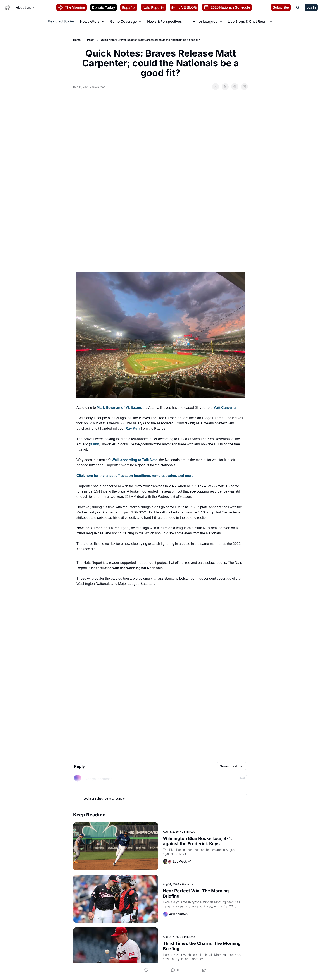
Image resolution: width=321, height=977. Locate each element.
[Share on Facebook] (215, 86)
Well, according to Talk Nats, (135, 460)
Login (87, 798)
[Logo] (7, 7)
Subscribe (101, 798)
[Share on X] (225, 86)
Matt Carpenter (225, 407)
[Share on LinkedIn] (244, 86)
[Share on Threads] (234, 86)
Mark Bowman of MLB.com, (119, 407)
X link (94, 444)
